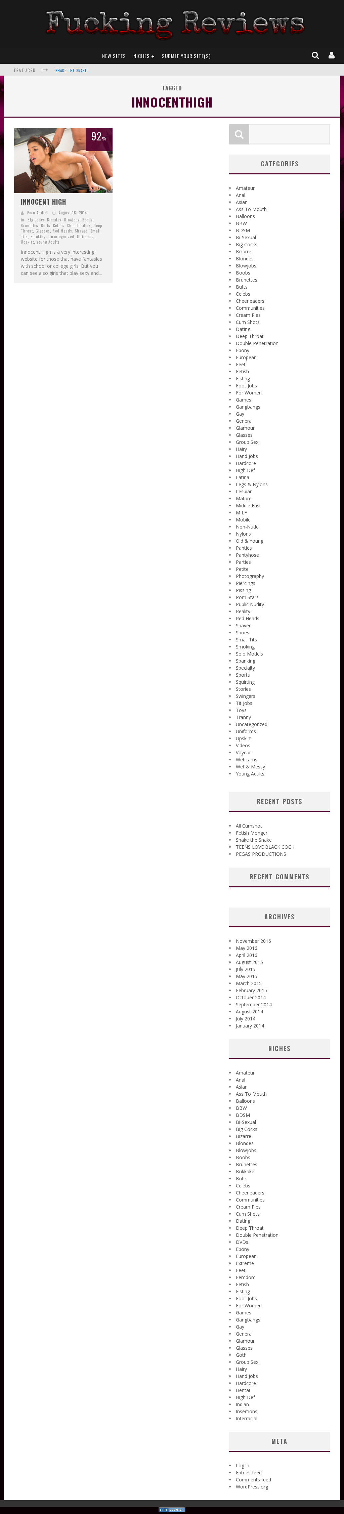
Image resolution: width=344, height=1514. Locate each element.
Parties (243, 562)
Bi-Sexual (246, 237)
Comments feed (253, 1479)
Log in (242, 1465)
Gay (240, 414)
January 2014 (250, 1025)
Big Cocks (36, 219)
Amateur (245, 188)
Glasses (43, 231)
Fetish (242, 371)
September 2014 (254, 1004)
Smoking (38, 236)
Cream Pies (248, 315)
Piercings (245, 583)
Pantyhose (247, 555)
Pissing (243, 590)
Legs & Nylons (252, 484)
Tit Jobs (244, 703)
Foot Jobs (246, 385)
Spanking (245, 661)
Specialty (245, 668)
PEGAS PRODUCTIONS (261, 854)
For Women (249, 392)
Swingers (245, 696)
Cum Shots (248, 322)
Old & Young (249, 541)
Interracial (246, 1418)
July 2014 (245, 1018)
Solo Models (249, 653)
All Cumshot (249, 826)
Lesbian (244, 491)
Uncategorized (61, 236)
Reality (243, 611)
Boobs (87, 219)
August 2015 (249, 962)
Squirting (245, 682)
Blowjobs (72, 219)
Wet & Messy (250, 766)
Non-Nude (247, 526)
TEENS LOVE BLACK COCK (265, 847)
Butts (45, 225)
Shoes (242, 632)
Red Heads (62, 231)
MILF (241, 512)
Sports (243, 675)
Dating (243, 329)
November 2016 (253, 941)
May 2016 (246, 948)
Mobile (243, 519)
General (244, 421)
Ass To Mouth (251, 209)
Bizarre (243, 251)
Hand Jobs (247, 456)
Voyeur (243, 752)
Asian (242, 202)
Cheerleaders (79, 225)
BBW (241, 223)
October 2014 (251, 997)
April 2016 (246, 955)
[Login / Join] (332, 55)
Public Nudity (250, 604)
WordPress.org (252, 1486)
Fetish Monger (251, 833)
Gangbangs (248, 407)
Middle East (248, 505)
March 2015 (249, 983)
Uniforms (85, 236)
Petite (242, 569)
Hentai (243, 1390)
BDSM (243, 230)
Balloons (245, 216)
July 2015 (245, 969)
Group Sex (247, 442)
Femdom (246, 1277)
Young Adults (48, 242)
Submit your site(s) (186, 55)
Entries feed (249, 1472)
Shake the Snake (71, 70)
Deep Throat (250, 336)
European (246, 357)
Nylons (243, 534)
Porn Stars (247, 597)
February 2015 (251, 990)
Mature (244, 498)
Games (243, 399)
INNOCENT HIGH (43, 202)
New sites (114, 55)
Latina (242, 477)
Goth (241, 1355)
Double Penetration (257, 343)
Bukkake (245, 1171)
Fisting (243, 378)
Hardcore (246, 463)
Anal (240, 195)
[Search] (316, 55)
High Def (245, 470)
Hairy (241, 449)
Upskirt (27, 242)
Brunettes (29, 225)
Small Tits (246, 639)
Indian (242, 1404)
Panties (244, 548)
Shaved (81, 231)
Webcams (246, 759)
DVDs (242, 1242)
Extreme (245, 1263)
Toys (241, 710)
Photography (250, 576)
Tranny (243, 717)
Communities (250, 308)
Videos (243, 745)
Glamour (245, 428)
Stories (243, 689)
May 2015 (246, 976)
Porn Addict (37, 212)
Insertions (246, 1411)
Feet (241, 364)
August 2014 (249, 1011)
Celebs (58, 225)
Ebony (242, 350)
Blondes (54, 219)
